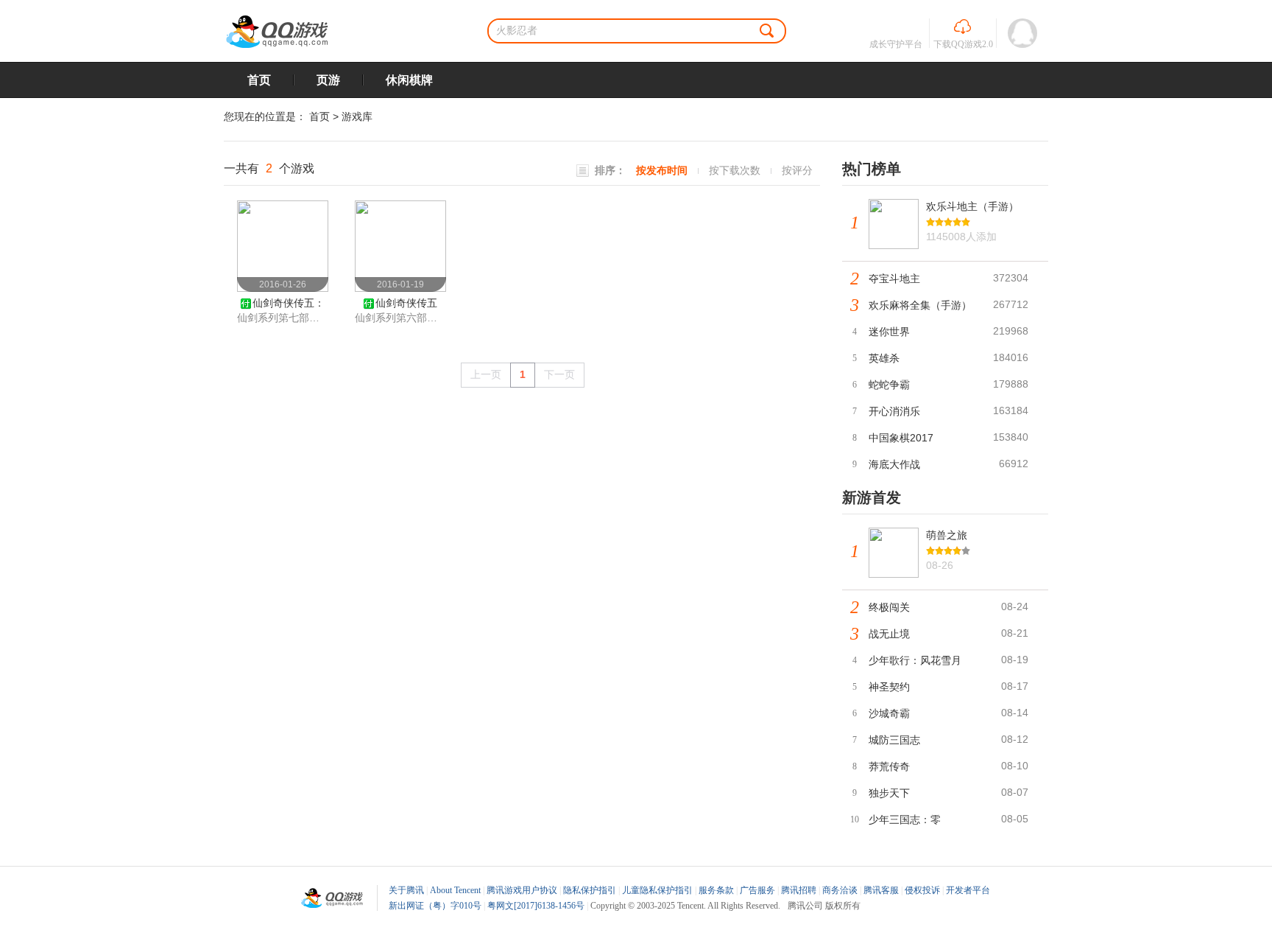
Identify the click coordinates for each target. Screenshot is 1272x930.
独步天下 (889, 793)
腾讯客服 (881, 890)
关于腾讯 (406, 890)
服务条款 (716, 890)
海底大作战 (894, 464)
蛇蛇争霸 (889, 385)
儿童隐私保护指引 (657, 890)
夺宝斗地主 (894, 278)
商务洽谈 (840, 890)
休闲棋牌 (409, 80)
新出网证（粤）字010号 (435, 906)
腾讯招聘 (798, 890)
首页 (259, 80)
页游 (328, 80)
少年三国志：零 (905, 819)
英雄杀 (884, 358)
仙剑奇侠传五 (406, 303)
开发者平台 (968, 890)
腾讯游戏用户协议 (522, 890)
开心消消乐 (894, 411)
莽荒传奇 (889, 766)
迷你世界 (889, 332)
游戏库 (357, 116)
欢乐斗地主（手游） (972, 206)
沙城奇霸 (889, 713)
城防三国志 (894, 740)
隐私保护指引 (589, 890)
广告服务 (757, 890)
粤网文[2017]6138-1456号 (535, 906)
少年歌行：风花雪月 (915, 660)
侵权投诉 (922, 890)
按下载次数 (734, 170)
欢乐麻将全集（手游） (920, 305)
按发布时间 (662, 170)
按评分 (797, 170)
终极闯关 (889, 607)
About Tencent (455, 890)
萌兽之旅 (946, 535)
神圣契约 (889, 687)
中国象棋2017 (901, 438)
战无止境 (889, 634)
